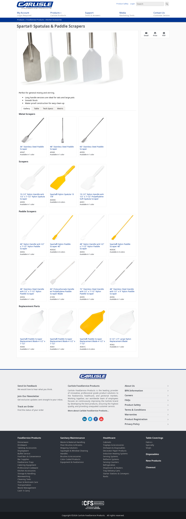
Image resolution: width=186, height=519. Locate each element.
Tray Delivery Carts (111, 470)
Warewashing (24, 476)
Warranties (131, 414)
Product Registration (136, 419)
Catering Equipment (27, 465)
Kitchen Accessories (54, 20)
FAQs (127, 400)
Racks (105, 476)
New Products (153, 460)
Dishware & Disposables (114, 448)
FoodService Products (35, 20)
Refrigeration (109, 465)
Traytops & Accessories (113, 445)
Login (132, 4)
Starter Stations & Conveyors (116, 473)
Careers (129, 395)
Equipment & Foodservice (72, 462)
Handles (64, 453)
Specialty (150, 445)
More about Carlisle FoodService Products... (88, 411)
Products (21, 20)
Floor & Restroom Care (28, 482)
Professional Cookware (28, 468)
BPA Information (134, 390)
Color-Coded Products (70, 459)
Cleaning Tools (24, 479)
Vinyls (148, 448)
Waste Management (27, 488)
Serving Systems (110, 456)
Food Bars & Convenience (29, 456)
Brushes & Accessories (70, 456)
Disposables (152, 454)
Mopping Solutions (69, 448)
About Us (130, 385)
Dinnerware (23, 442)
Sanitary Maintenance (72, 437)
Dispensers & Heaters (113, 468)
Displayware (23, 450)
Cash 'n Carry (24, 490)
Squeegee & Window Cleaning (74, 450)
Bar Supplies (23, 459)
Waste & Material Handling (72, 442)
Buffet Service (24, 453)
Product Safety (122, 4)
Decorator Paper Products (114, 450)
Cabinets (107, 442)
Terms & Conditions (135, 409)
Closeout (150, 467)
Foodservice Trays (26, 462)
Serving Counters (111, 462)
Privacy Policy (132, 424)
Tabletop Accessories (27, 448)
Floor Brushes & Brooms (71, 445)
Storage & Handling (27, 473)
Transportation (24, 485)
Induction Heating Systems (115, 453)
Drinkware (22, 445)
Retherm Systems (111, 459)
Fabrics (149, 442)
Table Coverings (154, 437)
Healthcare (109, 437)
